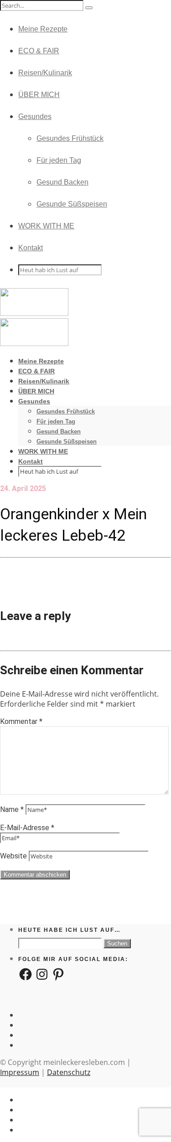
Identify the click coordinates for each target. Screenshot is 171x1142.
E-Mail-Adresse (27, 827)
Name (12, 809)
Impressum (19, 1072)
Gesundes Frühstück (70, 138)
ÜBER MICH (39, 94)
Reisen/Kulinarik (45, 73)
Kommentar (21, 721)
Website (13, 856)
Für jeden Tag (58, 160)
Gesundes (35, 116)
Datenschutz (68, 1072)
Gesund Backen (62, 182)
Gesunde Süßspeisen (71, 204)
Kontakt (30, 248)
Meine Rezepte (42, 29)
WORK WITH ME (46, 226)
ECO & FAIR (38, 51)
